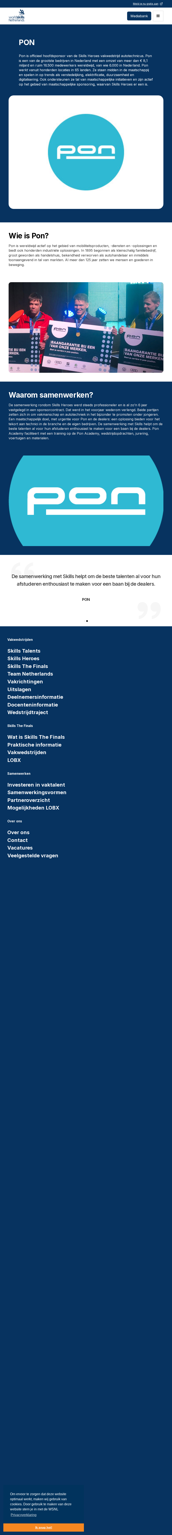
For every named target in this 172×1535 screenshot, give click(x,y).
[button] (158, 16)
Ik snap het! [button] (43, 1527)
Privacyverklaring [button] (23, 1515)
